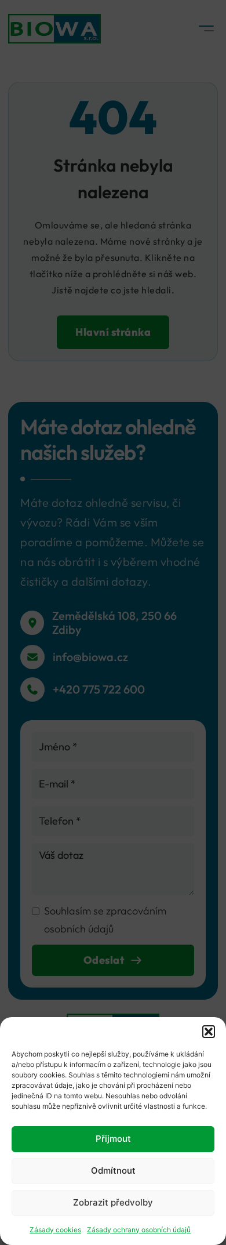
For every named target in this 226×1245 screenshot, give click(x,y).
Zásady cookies (55, 1229)
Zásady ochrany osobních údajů (139, 1229)
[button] (208, 1031)
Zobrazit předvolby (113, 1202)
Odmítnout (113, 1170)
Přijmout (113, 1138)
